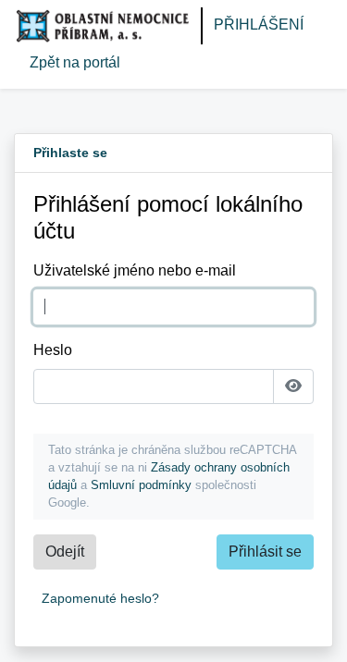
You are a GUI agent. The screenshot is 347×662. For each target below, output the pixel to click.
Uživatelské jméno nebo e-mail (134, 270)
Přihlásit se (265, 551)
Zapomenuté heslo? (100, 598)
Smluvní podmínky (141, 485)
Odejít (64, 551)
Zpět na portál (75, 62)
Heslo (52, 350)
